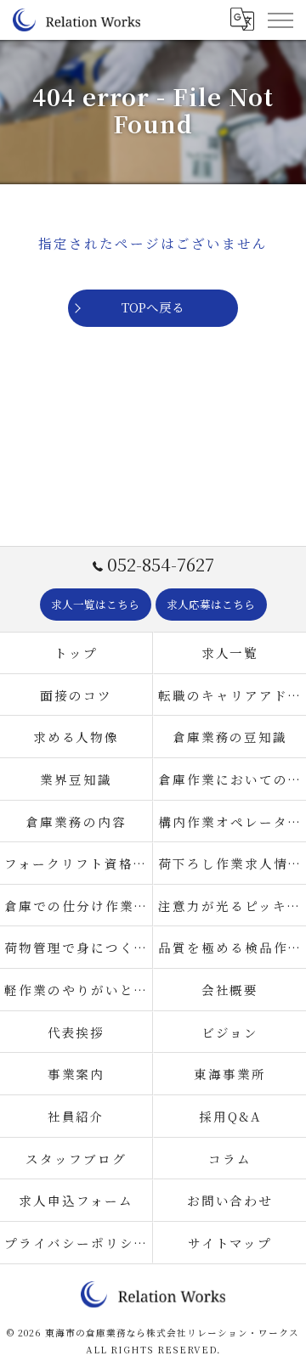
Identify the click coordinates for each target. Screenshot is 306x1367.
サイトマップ (230, 1243)
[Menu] (279, 19)
